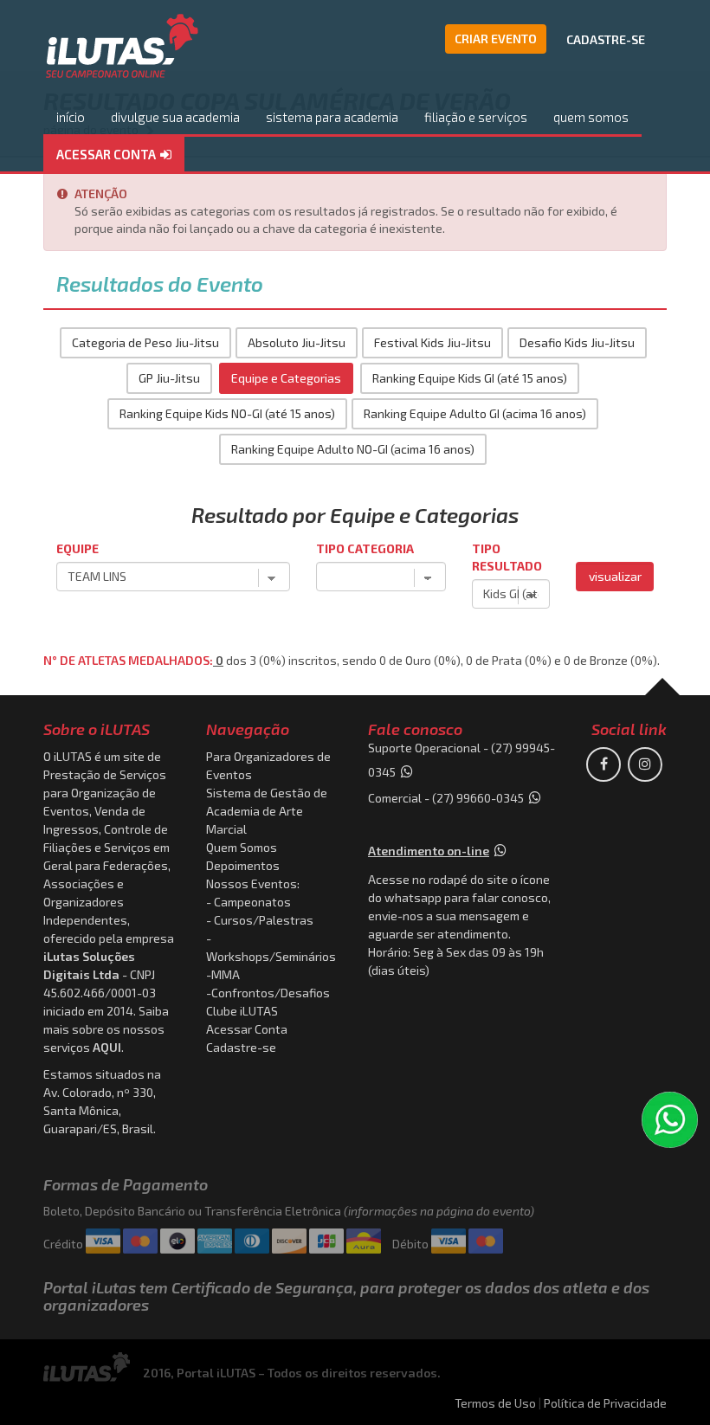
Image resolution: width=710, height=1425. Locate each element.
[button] (113, 155)
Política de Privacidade (605, 1403)
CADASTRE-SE (605, 39)
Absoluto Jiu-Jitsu (296, 342)
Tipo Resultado (507, 557)
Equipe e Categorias (286, 378)
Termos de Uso (495, 1403)
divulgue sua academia (175, 117)
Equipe (77, 548)
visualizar (615, 576)
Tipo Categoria (365, 548)
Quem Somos (241, 847)
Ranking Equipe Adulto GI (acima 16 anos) (475, 413)
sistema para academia (332, 117)
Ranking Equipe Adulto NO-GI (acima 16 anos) (352, 449)
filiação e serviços (475, 117)
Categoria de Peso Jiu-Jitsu (145, 342)
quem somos (591, 117)
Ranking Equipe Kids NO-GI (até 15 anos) (227, 413)
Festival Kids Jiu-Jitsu (432, 342)
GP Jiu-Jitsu (169, 378)
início (70, 117)
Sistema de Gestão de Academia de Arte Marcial (266, 810)
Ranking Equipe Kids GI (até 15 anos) (469, 378)
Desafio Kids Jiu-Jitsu (577, 342)
